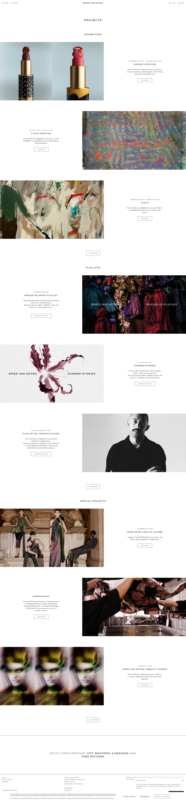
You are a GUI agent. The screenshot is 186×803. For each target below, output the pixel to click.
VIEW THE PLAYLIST (41, 315)
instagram (68, 788)
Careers (5, 782)
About (4, 777)
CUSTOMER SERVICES (9, 790)
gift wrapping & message (108, 753)
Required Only (145, 796)
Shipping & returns (71, 777)
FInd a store (7, 779)
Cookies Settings (129, 796)
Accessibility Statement (73, 784)
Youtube (67, 790)
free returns (93, 756)
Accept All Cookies (162, 796)
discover (145, 80)
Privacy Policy (70, 782)
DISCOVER (145, 545)
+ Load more (93, 253)
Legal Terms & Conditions (74, 779)
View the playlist (145, 384)
